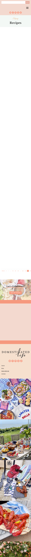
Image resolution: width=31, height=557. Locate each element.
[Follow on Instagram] (10, 13)
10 (12, 271)
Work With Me (5, 371)
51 (25, 271)
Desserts (16, 59)
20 (15, 271)
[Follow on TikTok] (21, 13)
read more (15, 65)
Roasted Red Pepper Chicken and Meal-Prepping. (15, 214)
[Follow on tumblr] (18, 13)
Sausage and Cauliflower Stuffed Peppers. (15, 135)
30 (18, 271)
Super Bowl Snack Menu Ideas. (15, 96)
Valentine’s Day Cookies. (15, 57)
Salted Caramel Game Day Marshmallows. (15, 254)
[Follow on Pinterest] (15, 13)
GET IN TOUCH (15, 293)
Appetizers (16, 177)
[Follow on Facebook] (13, 13)
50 (23, 271)
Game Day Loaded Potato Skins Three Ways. (15, 175)
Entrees (17, 137)
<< (6, 271)
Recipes (21, 59)
